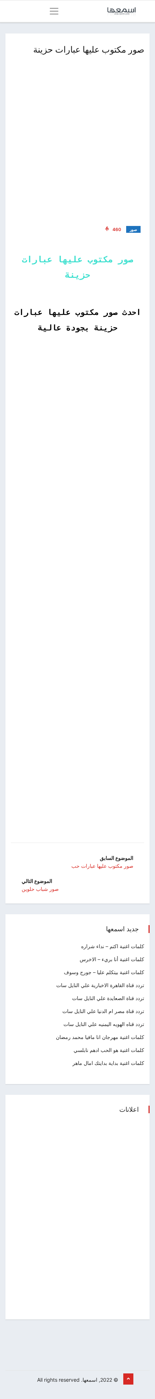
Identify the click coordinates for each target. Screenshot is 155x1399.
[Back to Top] (128, 1379)
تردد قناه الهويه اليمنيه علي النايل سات (103, 1024)
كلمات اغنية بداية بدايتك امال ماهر (108, 1063)
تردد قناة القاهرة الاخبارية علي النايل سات (100, 985)
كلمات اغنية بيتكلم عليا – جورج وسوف (104, 972)
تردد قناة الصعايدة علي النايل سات (108, 998)
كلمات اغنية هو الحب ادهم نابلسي (109, 1050)
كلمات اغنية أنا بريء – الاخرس (112, 959)
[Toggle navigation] (54, 11)
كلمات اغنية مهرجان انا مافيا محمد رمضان (100, 1037)
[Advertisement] (77, 138)
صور (133, 229)
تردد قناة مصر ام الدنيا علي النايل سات (103, 1011)
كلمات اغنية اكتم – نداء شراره (112, 946)
